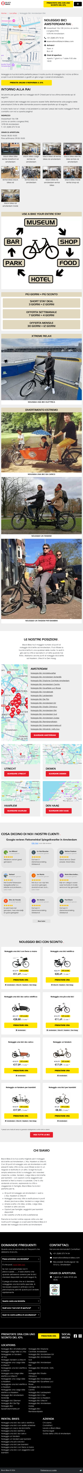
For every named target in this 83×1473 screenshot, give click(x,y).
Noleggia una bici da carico (13, 1433)
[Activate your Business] (81, 1470)
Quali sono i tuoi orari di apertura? (16, 1308)
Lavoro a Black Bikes (51, 1428)
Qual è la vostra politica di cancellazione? (19, 1315)
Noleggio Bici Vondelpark (42, 692)
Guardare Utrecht (16, 774)
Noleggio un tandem (10, 1436)
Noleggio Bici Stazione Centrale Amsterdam (50, 681)
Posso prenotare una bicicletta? (15, 1259)
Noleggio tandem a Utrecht (13, 1360)
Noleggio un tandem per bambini (16, 1439)
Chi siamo (47, 1423)
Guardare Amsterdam (45, 735)
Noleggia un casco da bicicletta (15, 1428)
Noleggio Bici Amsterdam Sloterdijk (46, 677)
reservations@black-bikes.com (60, 41)
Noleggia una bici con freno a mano (17, 1447)
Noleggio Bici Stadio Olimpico (44, 707)
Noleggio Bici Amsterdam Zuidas (45, 718)
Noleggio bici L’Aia (37, 1395)
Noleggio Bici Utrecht (38, 1401)
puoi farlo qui (19, 1265)
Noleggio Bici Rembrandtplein (44, 722)
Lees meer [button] (8, 890)
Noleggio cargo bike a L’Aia (13, 1352)
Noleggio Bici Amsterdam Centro (45, 684)
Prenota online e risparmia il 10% (26, 83)
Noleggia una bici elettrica (13, 1431)
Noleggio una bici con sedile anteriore (18, 1425)
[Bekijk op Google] (6, 852)
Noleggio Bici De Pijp (40, 699)
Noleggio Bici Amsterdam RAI (43, 710)
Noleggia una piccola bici (12, 1442)
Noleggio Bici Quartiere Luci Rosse (46, 688)
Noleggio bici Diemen (11, 1401)
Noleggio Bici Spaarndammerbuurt (46, 725)
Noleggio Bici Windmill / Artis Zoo (45, 729)
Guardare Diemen (57, 774)
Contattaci (47, 1425)
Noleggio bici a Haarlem (39, 1398)
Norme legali (48, 1431)
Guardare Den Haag (59, 811)
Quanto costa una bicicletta (13, 1301)
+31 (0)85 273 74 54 (55, 38)
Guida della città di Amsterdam (57, 1433)
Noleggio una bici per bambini (14, 1444)
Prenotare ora (20, 980)
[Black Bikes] (6, 3)
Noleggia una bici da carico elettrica (17, 1423)
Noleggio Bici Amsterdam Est (43, 703)
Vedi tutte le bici (41, 1135)
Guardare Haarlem (17, 811)
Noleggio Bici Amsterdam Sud (44, 714)
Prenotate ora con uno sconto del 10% (58, 4)
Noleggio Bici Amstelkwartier (43, 673)
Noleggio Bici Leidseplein (42, 695)
